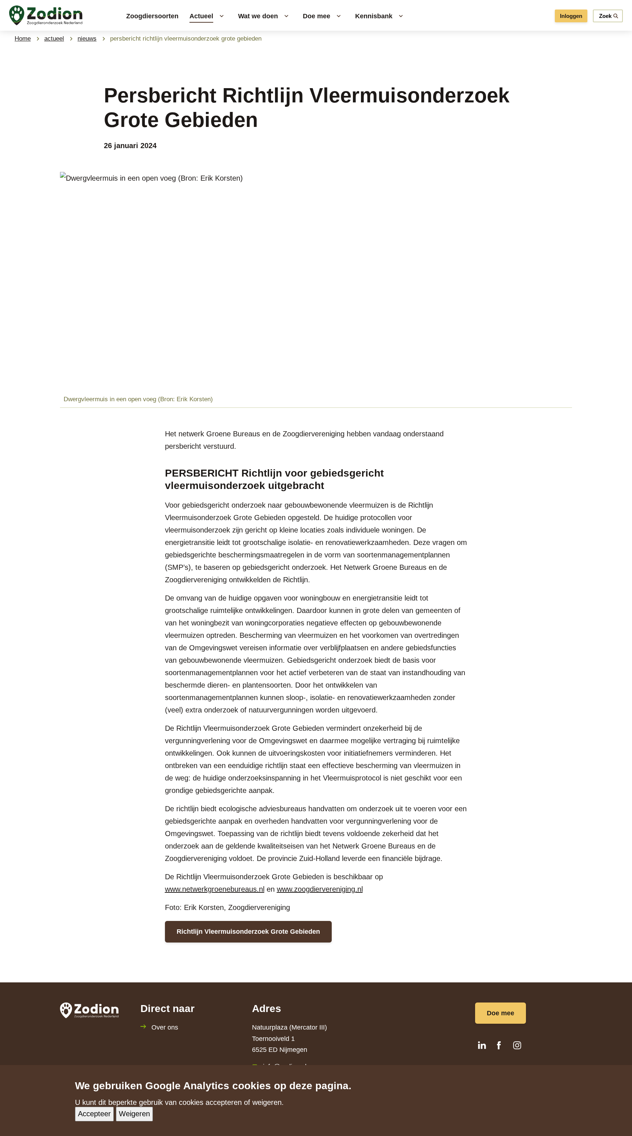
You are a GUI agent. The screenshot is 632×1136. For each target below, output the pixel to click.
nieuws (87, 38)
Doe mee (500, 1013)
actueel (54, 38)
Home (23, 38)
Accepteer (94, 1114)
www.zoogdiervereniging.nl (320, 889)
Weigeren (134, 1114)
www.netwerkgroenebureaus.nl (214, 889)
